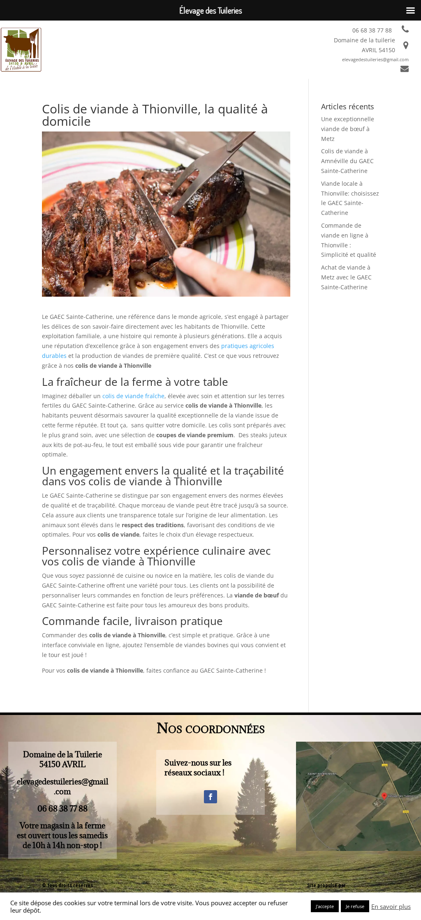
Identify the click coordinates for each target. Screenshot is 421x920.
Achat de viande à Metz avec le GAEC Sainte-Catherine (346, 277)
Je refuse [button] (355, 906)
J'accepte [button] (325, 906)
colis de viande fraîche (132, 396)
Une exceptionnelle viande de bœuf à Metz (347, 129)
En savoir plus (391, 906)
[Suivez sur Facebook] (210, 796)
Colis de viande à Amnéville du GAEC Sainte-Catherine (347, 161)
